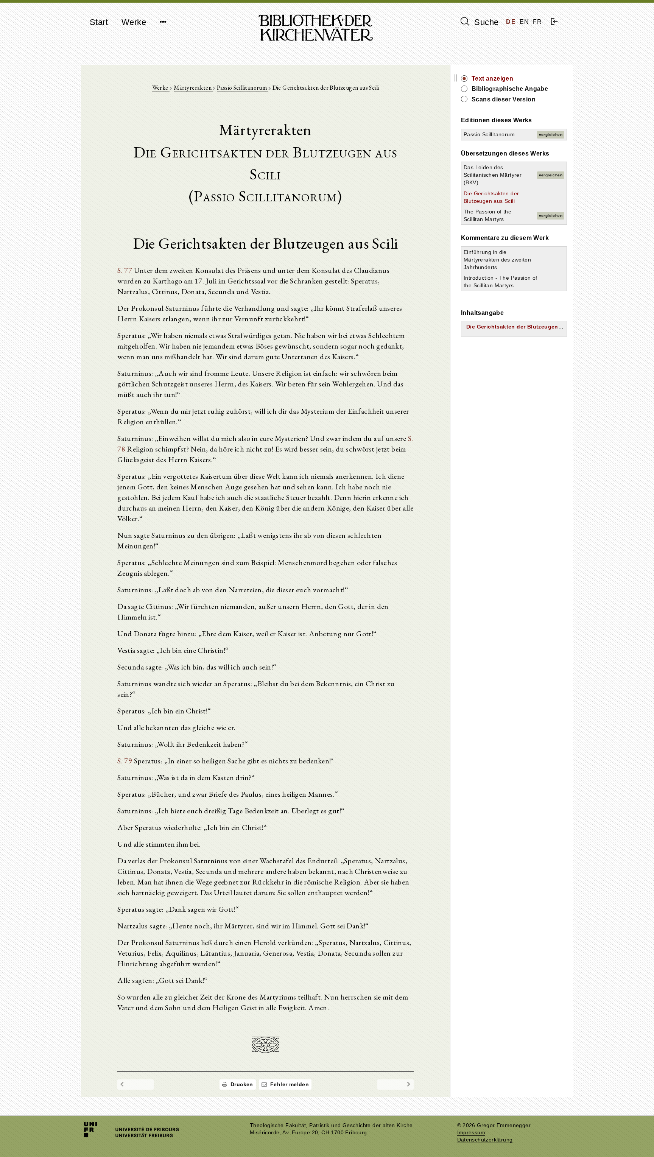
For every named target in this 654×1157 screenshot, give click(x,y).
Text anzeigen (492, 78)
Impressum (471, 1132)
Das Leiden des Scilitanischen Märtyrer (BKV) (493, 174)
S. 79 (124, 761)
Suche (485, 22)
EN (524, 22)
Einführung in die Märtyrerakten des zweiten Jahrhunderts (497, 259)
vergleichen (550, 134)
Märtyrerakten (193, 88)
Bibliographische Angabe (510, 89)
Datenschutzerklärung (485, 1140)
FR (537, 22)
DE (511, 22)
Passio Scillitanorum (242, 88)
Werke (133, 22)
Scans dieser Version (504, 99)
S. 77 (124, 270)
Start (99, 22)
